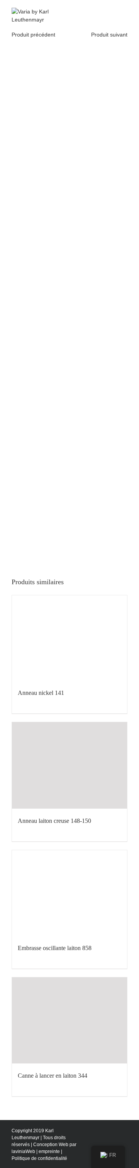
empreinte (49, 1151)
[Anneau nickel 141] (69, 638)
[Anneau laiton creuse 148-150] (69, 765)
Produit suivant (109, 35)
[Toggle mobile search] (110, 12)
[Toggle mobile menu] (124, 12)
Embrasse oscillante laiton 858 (55, 948)
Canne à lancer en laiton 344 (52, 1075)
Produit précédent (33, 35)
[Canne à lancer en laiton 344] (69, 1020)
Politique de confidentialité (39, 1158)
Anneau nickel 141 (41, 693)
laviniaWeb (23, 1151)
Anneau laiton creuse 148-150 (54, 820)
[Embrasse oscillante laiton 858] (69, 893)
